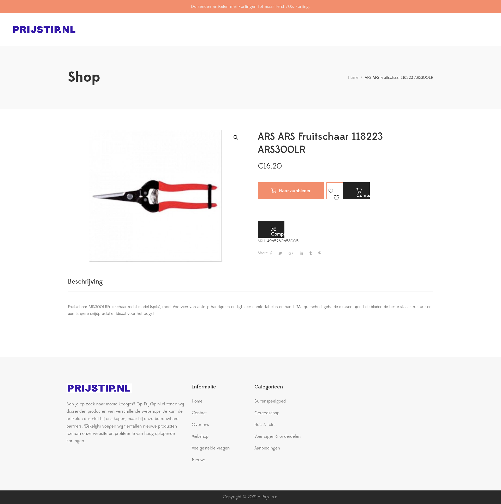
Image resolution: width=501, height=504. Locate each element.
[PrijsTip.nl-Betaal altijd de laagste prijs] (44, 29)
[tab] (85, 282)
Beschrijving (85, 282)
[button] (236, 137)
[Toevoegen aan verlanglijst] (334, 190)
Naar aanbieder (295, 191)
